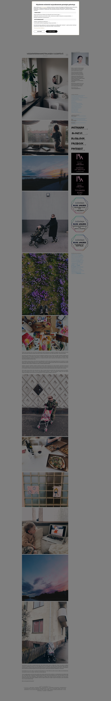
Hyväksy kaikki (52, 31)
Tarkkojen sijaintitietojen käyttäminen (41, 21)
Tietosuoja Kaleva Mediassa (39, 28)
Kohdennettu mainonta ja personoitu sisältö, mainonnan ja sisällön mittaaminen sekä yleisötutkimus (52, 16)
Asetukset (39, 31)
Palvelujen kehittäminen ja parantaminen (41, 17)
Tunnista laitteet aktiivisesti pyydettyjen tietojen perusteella (45, 23)
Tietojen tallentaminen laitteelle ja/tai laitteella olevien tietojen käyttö (47, 14)
